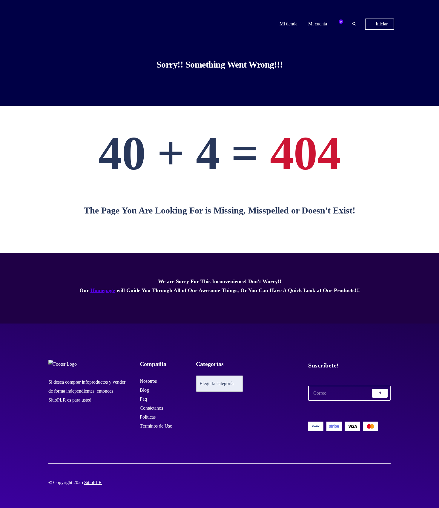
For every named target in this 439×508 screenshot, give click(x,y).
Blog (144, 390)
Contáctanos (151, 408)
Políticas (148, 416)
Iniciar (381, 23)
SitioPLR (93, 482)
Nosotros (148, 381)
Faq (143, 399)
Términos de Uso (156, 425)
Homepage (102, 290)
